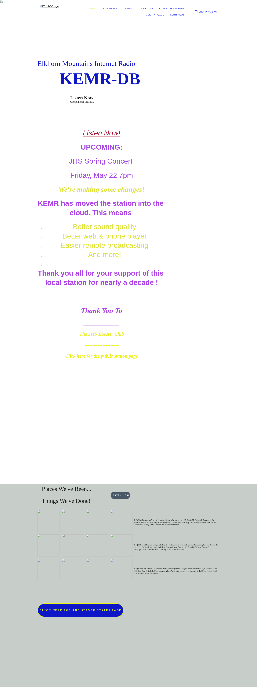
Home (92, 8)
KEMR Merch (109, 8)
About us (147, 8)
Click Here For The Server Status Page (81, 610)
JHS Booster (100, 334)
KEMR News (177, 15)
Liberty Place (154, 15)
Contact (129, 8)
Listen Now (120, 495)
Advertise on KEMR (172, 8)
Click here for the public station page (101, 356)
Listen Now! (101, 133)
